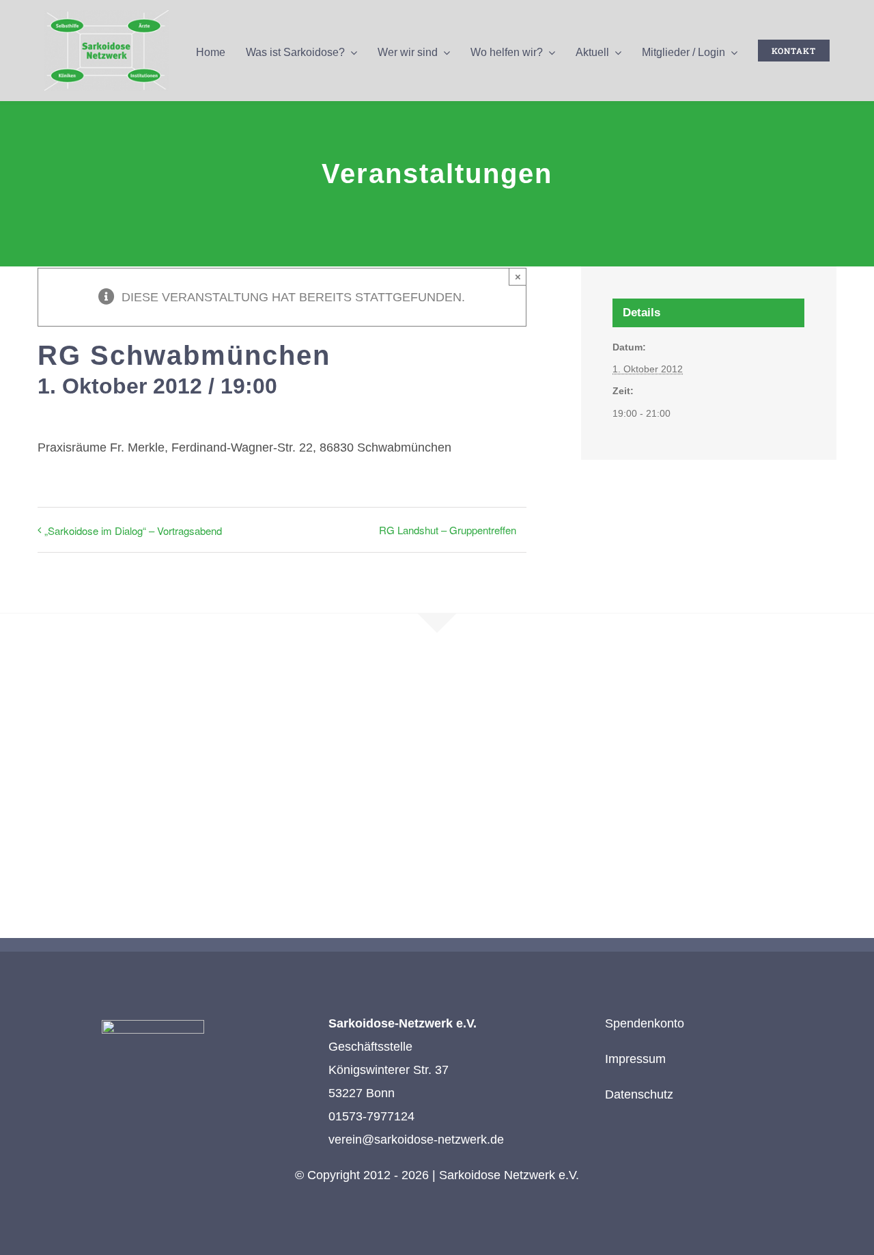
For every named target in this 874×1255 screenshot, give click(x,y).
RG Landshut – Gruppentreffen (447, 530)
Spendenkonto (644, 1023)
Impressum (635, 1059)
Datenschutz (639, 1094)
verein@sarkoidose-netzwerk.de (416, 1139)
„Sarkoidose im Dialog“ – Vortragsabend (133, 530)
